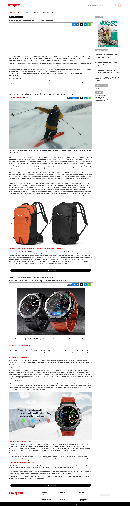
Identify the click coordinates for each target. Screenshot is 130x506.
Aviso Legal (82, 492)
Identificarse (43, 492)
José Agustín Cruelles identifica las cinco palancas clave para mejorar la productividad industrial (107, 64)
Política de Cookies (84, 497)
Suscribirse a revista (45, 499)
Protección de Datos (84, 495)
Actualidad (27, 12)
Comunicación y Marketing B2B (102, 99)
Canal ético (63, 495)
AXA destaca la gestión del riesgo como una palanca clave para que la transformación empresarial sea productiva (107, 56)
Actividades (35, 12)
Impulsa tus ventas (99, 97)
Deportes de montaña (15, 12)
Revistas (49, 12)
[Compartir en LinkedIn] (85, 24)
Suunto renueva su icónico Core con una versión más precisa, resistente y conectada (107, 71)
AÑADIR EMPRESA (105, 495)
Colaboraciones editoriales (83, 500)
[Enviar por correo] (74, 24)
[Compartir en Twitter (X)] (81, 24)
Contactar (62, 492)
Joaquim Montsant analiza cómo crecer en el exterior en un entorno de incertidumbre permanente (107, 79)
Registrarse (43, 495)
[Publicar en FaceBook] (77, 24)
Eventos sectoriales (100, 100)
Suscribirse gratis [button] (109, 5)
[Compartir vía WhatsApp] (89, 24)
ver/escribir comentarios (50, 270)
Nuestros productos (65, 497)
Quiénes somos (63, 499)
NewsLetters (43, 497)
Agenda (43, 12)
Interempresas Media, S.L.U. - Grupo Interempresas (67, 504)
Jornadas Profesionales (100, 95)
